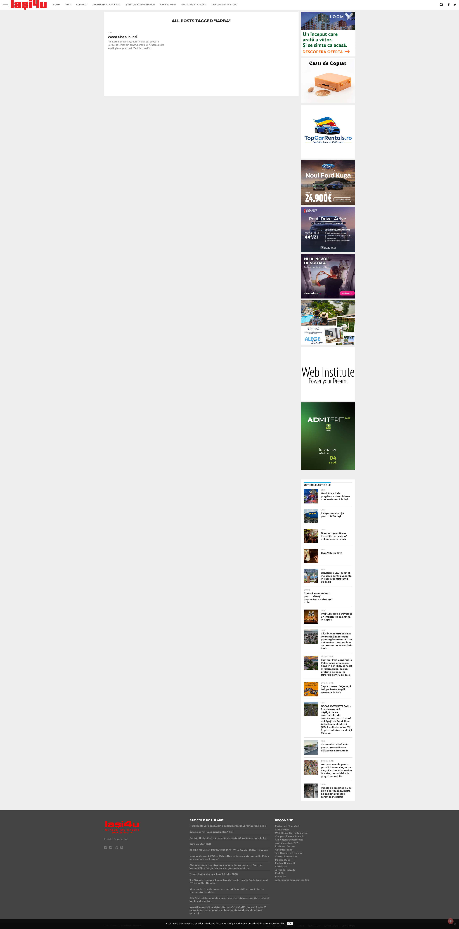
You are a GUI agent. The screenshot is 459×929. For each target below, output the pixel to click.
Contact (81, 4)
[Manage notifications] (450, 921)
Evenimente (168, 4)
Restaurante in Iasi (224, 4)
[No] (454, 924)
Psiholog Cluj (282, 859)
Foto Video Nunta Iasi (140, 4)
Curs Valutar (282, 829)
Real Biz (279, 873)
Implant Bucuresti (285, 862)
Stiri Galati (281, 866)
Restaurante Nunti (194, 4)
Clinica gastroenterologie (289, 839)
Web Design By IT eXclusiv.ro (291, 832)
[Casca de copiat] (328, 103)
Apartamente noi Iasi (106, 4)
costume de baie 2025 (287, 842)
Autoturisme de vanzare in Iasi (292, 879)
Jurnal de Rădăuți (285, 869)
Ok (290, 923)
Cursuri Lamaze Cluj (286, 856)
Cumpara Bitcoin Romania (289, 836)
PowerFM (280, 876)
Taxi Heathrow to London (289, 852)
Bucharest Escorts (285, 846)
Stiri (68, 4)
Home (56, 4)
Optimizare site (283, 849)
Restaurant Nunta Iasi (287, 826)
